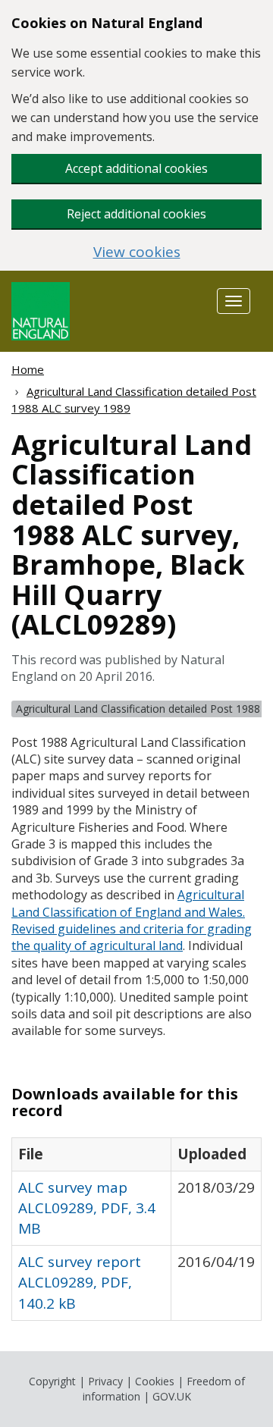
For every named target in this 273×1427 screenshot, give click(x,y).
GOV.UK (171, 1396)
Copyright (52, 1381)
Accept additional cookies (136, 168)
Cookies (154, 1381)
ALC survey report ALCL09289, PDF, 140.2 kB (79, 1282)
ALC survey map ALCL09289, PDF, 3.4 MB (86, 1208)
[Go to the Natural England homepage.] (40, 310)
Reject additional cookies (136, 213)
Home (27, 369)
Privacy (105, 1381)
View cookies (136, 252)
